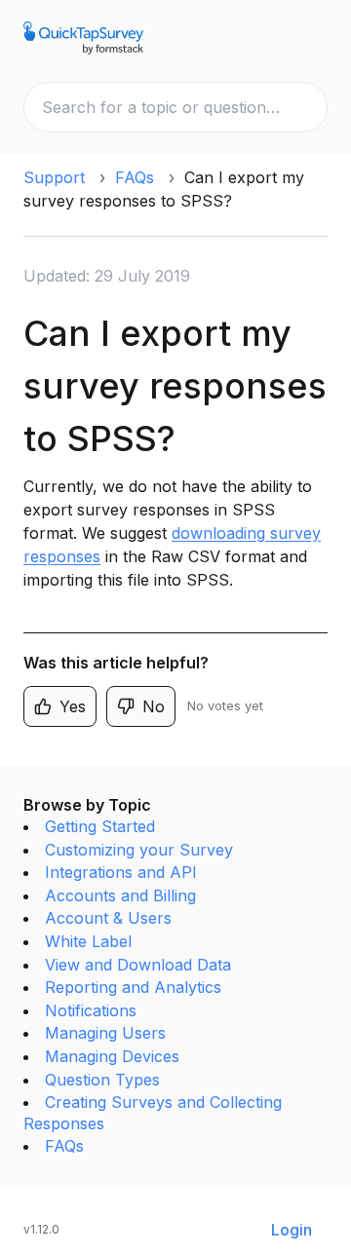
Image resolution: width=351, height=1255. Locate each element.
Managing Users (105, 1033)
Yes (72, 706)
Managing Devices (112, 1056)
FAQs (134, 177)
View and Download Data (138, 964)
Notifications (90, 1010)
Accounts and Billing (120, 895)
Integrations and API (121, 872)
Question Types (102, 1079)
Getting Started (100, 826)
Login (291, 1229)
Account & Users (108, 918)
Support (54, 177)
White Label (88, 941)
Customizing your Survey (139, 849)
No (153, 706)
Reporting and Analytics (133, 987)
